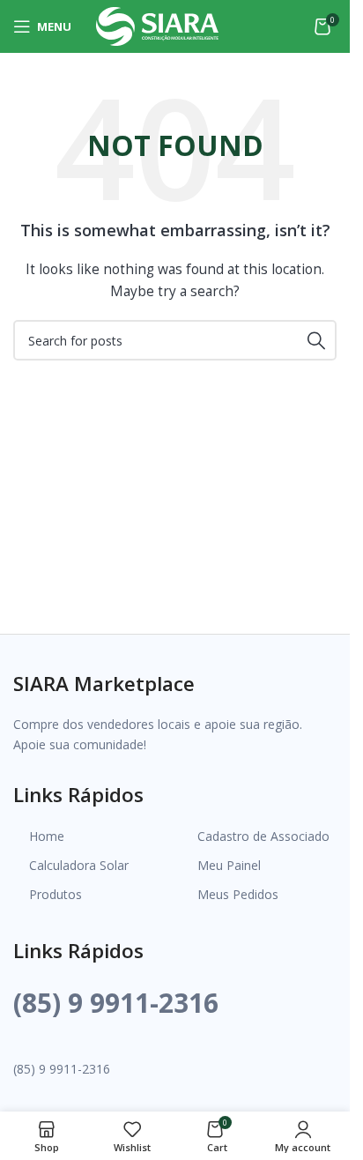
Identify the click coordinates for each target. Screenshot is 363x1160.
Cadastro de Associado (263, 836)
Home (46, 836)
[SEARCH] (316, 340)
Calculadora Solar (79, 865)
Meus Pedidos (237, 894)
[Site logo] (157, 25)
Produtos (55, 894)
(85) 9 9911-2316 (116, 1003)
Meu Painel (229, 865)
